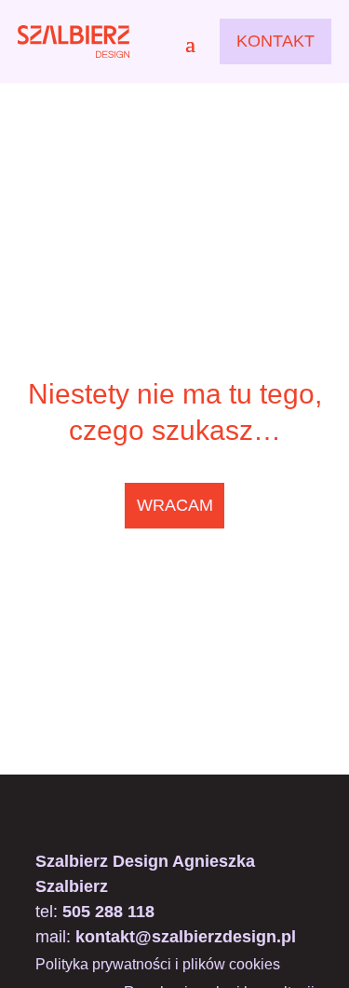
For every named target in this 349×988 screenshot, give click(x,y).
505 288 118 (108, 911)
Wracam (175, 505)
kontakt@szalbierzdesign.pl (185, 936)
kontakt (275, 41)
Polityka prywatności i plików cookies (157, 965)
